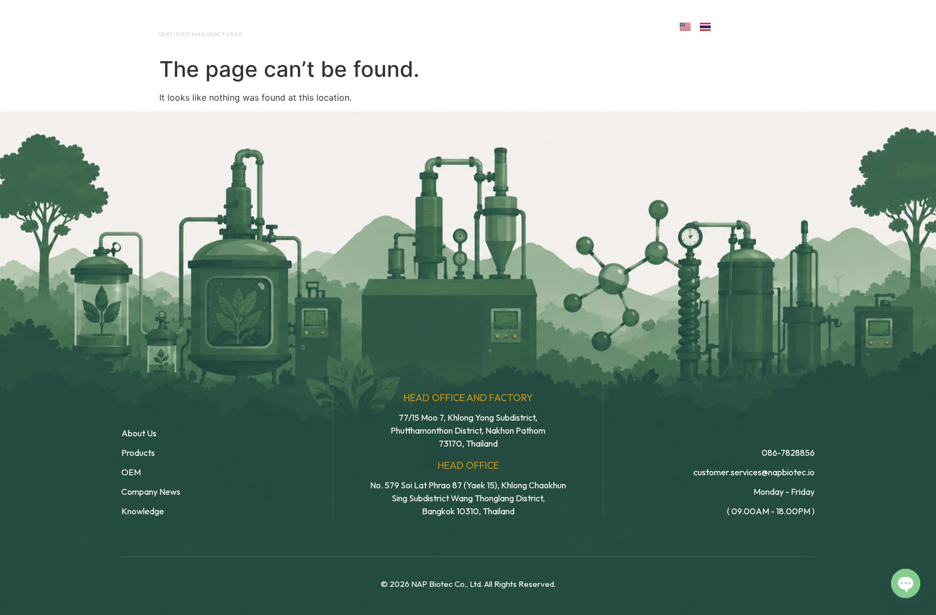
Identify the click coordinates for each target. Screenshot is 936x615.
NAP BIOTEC (182, 22)
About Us (348, 26)
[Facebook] (731, 25)
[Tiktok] (801, 25)
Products (492, 26)
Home (292, 26)
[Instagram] (778, 25)
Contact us (621, 26)
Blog (548, 26)
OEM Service (419, 26)
